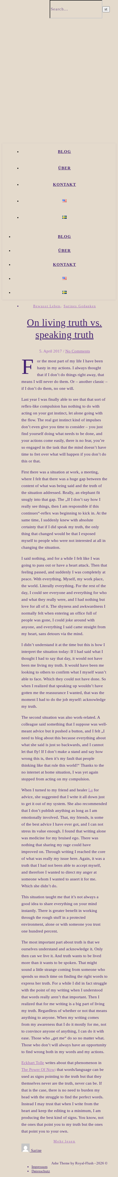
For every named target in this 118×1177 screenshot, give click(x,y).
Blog (64, 151)
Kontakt (64, 184)
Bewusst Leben (46, 306)
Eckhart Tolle (32, 1063)
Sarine (36, 1150)
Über (64, 168)
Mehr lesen (64, 1141)
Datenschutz (41, 1171)
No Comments (77, 351)
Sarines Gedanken (80, 306)
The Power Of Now (38, 1069)
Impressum (39, 1167)
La (90, 790)
